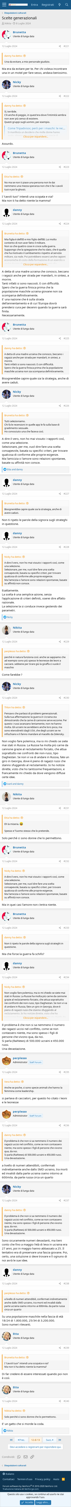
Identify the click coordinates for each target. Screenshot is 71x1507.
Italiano (9, 1474)
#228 (66, 547)
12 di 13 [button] (35, 1440)
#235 (66, 1072)
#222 (66, 96)
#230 (66, 697)
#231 (66, 808)
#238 (66, 1283)
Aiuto (56, 1479)
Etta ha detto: (12, 176)
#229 (66, 641)
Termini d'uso (24, 1479)
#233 (66, 927)
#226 (66, 405)
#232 (66, 861)
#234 (66, 977)
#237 (66, 1200)
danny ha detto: (13, 55)
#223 (66, 167)
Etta (16, 1334)
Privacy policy (42, 1479)
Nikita (8, 23)
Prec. (22, 1440)
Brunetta (19, 32)
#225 (66, 338)
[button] (4, 4)
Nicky (17, 82)
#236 (66, 1125)
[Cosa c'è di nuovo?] (59, 4)
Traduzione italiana (12, 1488)
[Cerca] (66, 4)
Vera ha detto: (12, 1081)
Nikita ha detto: (13, 1410)
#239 (66, 1347)
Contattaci (8, 1479)
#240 (66, 1401)
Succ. (49, 1440)
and (15, 469)
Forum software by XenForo (30, 1486)
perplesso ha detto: (15, 651)
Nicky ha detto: (12, 556)
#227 (66, 493)
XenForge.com (31, 1488)
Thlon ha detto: (13, 707)
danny (17, 210)
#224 (66, 223)
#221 (66, 46)
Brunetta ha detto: (14, 233)
